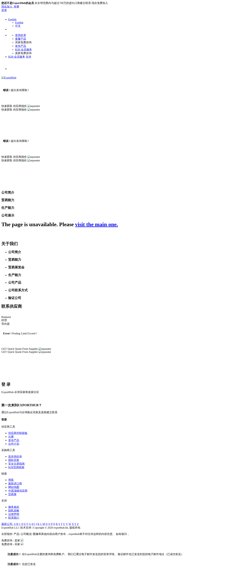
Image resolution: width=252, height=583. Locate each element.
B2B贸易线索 (16, 467)
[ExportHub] (8, 77)
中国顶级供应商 (17, 490)
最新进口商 (15, 483)
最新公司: (7, 524)
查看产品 (20, 38)
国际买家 (13, 460)
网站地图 (13, 487)
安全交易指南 (16, 463)
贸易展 (12, 494)
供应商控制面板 (17, 433)
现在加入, (10, 6)
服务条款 (13, 506)
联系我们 (13, 517)
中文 (18, 25)
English (12, 19)
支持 (28, 56)
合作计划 (13, 443)
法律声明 (13, 514)
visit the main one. (96, 224)
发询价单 (20, 35)
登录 (4, 10)
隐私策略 (13, 510)
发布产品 (20, 45)
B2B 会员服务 (23, 49)
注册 (11, 436)
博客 (11, 479)
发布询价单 (15, 456)
